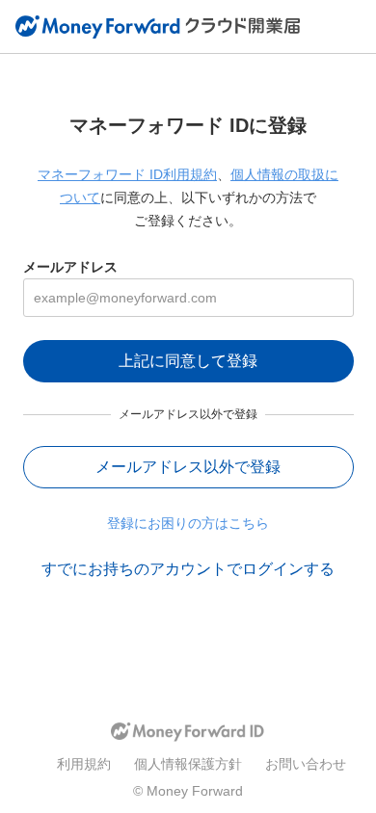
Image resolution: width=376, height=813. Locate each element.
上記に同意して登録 (188, 361)
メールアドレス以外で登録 (188, 467)
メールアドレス (70, 267)
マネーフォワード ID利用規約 (127, 174)
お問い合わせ (305, 764)
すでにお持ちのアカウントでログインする (188, 569)
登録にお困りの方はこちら (188, 523)
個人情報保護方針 (188, 764)
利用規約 (84, 764)
